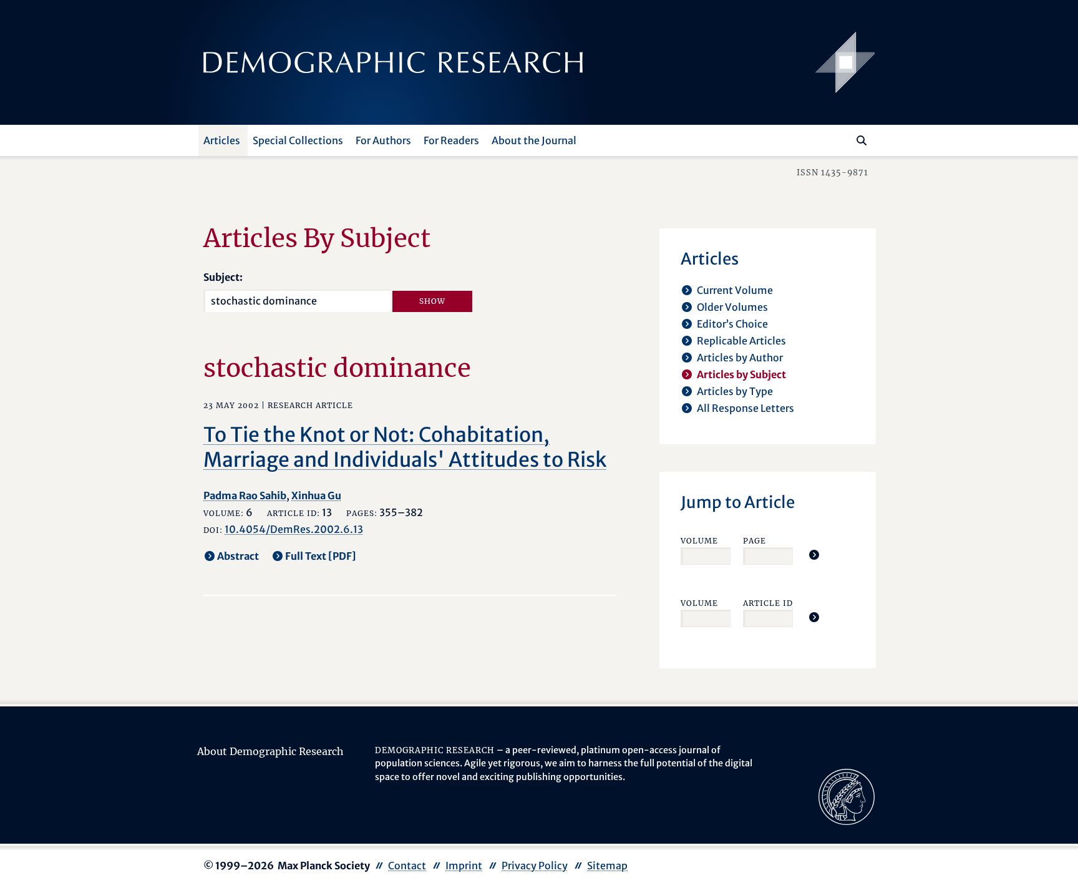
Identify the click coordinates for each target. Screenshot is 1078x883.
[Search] (861, 140)
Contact (407, 865)
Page (754, 540)
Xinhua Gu (316, 495)
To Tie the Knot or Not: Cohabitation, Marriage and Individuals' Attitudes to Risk (404, 447)
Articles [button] (221, 140)
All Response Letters (745, 408)
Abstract (238, 556)
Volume (699, 540)
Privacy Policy (535, 865)
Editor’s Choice (732, 324)
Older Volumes (732, 307)
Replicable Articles (741, 340)
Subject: (223, 277)
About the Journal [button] (534, 140)
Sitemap (607, 865)
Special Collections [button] (298, 140)
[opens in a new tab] (846, 795)
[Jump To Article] (814, 555)
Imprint (463, 865)
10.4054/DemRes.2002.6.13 (294, 529)
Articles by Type (735, 391)
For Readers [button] (451, 140)
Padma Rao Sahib (244, 495)
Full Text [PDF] (320, 556)
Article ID (768, 603)
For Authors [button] (383, 140)
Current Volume (735, 290)
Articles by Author (740, 357)
